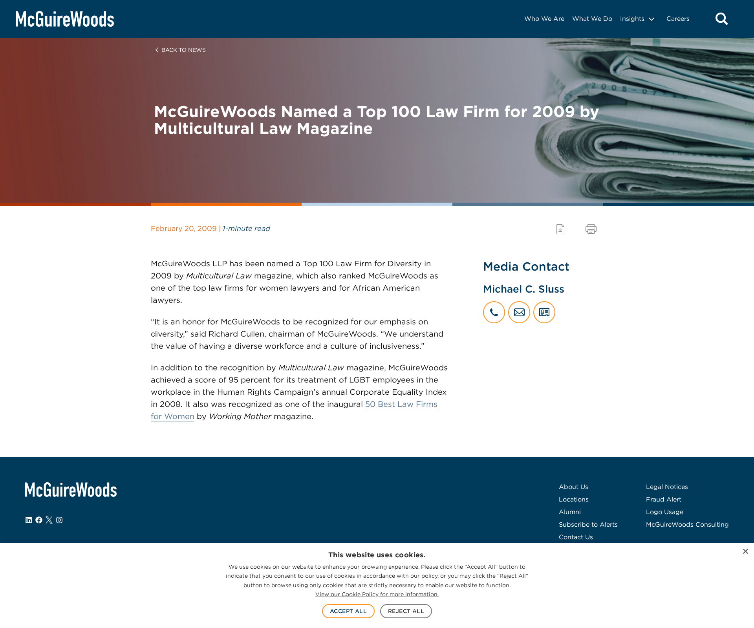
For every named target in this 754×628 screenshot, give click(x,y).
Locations (574, 499)
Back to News (183, 50)
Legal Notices (667, 487)
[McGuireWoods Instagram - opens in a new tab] (59, 520)
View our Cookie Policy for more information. (377, 594)
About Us (573, 487)
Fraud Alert (663, 499)
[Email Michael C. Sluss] (519, 312)
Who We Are (544, 18)
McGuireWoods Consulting (687, 524)
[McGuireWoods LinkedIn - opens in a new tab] (28, 520)
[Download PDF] (560, 229)
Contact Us (576, 537)
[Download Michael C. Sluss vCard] (544, 312)
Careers (678, 18)
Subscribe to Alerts (588, 524)
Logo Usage (664, 512)
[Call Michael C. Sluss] (494, 312)
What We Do (592, 18)
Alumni (570, 512)
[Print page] (591, 229)
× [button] (745, 552)
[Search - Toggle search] (721, 19)
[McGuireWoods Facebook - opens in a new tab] (38, 520)
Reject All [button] (406, 611)
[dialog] (377, 585)
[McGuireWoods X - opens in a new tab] (49, 520)
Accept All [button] (348, 611)
